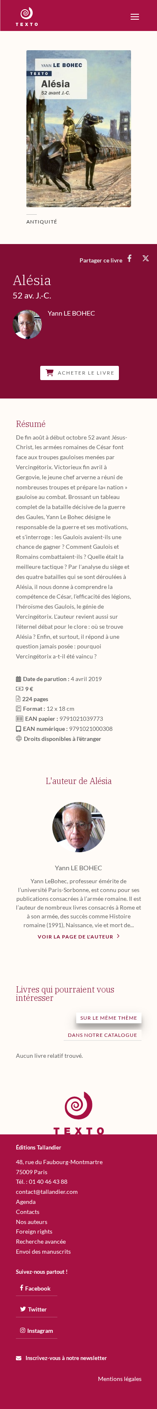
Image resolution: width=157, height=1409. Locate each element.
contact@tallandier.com (47, 1191)
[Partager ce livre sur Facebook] (129, 258)
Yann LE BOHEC (78, 868)
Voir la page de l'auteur (76, 936)
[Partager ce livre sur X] (145, 258)
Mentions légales (120, 1378)
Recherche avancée (41, 1241)
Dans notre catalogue (102, 1035)
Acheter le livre (86, 373)
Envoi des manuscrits (43, 1251)
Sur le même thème (108, 1018)
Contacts (27, 1211)
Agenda (26, 1201)
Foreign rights (34, 1231)
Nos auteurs (31, 1221)
